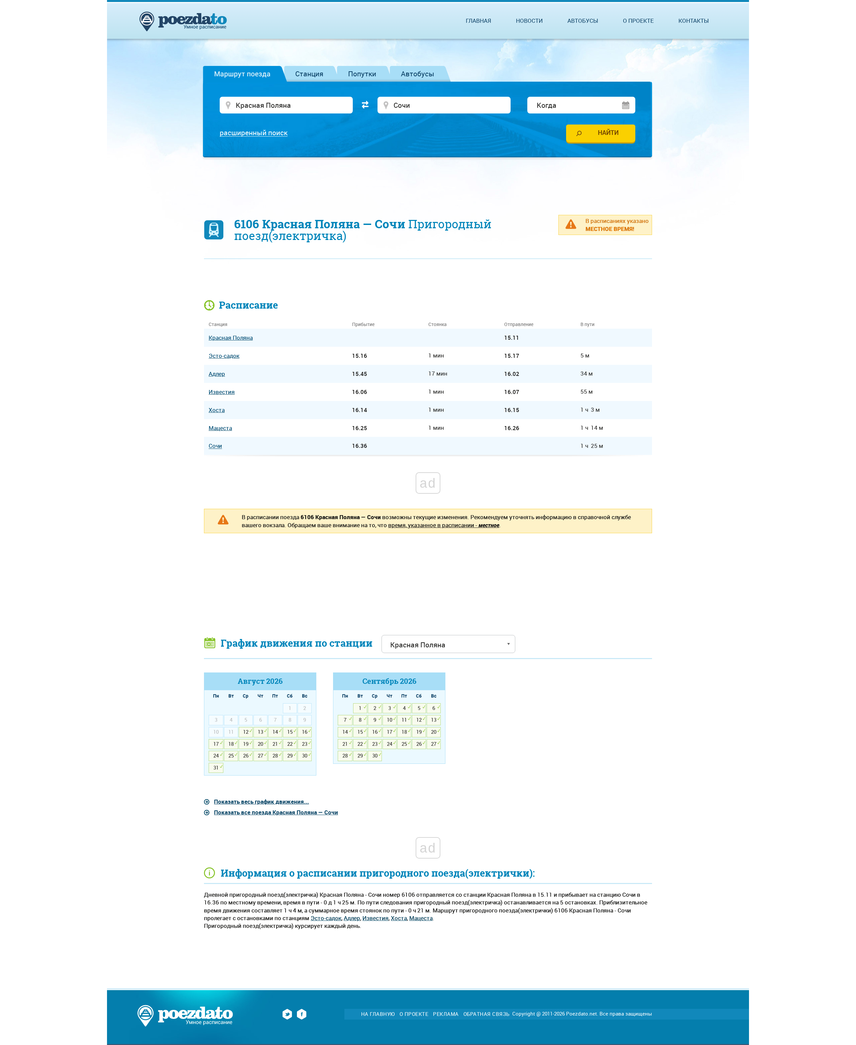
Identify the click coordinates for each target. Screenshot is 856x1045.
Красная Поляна (231, 337)
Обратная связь (486, 1014)
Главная (478, 20)
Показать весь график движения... (261, 801)
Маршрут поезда (242, 73)
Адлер (352, 918)
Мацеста (421, 918)
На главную (378, 1014)
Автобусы (417, 73)
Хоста (399, 918)
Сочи (215, 446)
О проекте (638, 20)
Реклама (446, 1014)
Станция (309, 73)
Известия (375, 918)
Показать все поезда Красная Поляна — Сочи (276, 812)
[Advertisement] (428, 182)
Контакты (693, 20)
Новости (529, 20)
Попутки (362, 73)
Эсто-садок (326, 918)
